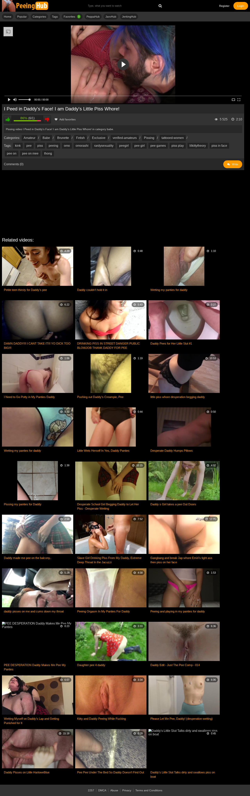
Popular (22, 16)
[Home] (25, 6)
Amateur (29, 137)
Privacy (126, 790)
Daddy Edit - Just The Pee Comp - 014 (175, 665)
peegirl (124, 145)
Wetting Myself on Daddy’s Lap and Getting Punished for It (31, 721)
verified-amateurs (125, 137)
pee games (158, 145)
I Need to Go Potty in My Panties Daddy (29, 397)
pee (29, 145)
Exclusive (98, 137)
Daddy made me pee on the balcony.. (27, 558)
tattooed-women (173, 137)
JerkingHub (129, 16)
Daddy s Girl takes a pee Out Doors (173, 504)
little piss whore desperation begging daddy (177, 397)
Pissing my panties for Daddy (22, 504)
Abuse (114, 790)
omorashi (82, 145)
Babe (46, 137)
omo (67, 145)
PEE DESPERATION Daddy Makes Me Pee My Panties (35, 667)
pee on (11, 153)
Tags (55, 16)
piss (40, 145)
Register (224, 5)
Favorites (72, 16)
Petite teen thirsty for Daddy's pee (25, 289)
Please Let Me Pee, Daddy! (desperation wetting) (181, 718)
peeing (53, 145)
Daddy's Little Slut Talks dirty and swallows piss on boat (182, 774)
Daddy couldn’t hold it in (92, 289)
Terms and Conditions (148, 790)
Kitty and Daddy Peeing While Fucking (101, 718)
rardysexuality (103, 145)
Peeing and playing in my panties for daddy (177, 611)
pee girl (139, 145)
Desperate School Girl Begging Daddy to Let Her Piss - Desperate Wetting (108, 506)
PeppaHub (93, 16)
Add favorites (67, 119)
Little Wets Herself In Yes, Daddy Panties (103, 450)
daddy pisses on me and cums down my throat (34, 611)
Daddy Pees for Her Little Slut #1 (171, 343)
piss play (177, 145)
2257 (91, 790)
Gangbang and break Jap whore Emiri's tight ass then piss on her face (181, 560)
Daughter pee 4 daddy (91, 665)
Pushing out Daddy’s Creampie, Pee (100, 397)
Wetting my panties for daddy (169, 289)
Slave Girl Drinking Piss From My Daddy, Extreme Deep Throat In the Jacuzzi (109, 560)
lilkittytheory (197, 145)
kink (18, 145)
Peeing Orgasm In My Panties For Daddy (103, 611)
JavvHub (110, 16)
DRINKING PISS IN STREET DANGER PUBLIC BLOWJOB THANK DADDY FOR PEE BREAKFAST (108, 346)
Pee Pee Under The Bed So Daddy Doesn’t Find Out (110, 772)
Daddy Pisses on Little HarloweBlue (26, 772)
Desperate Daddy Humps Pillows (171, 450)
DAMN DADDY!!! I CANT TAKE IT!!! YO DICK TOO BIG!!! (37, 345)
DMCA (102, 790)
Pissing (149, 137)
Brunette (63, 137)
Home (7, 16)
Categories (39, 16)
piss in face (219, 145)
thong (48, 153)
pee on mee (30, 153)
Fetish (80, 137)
